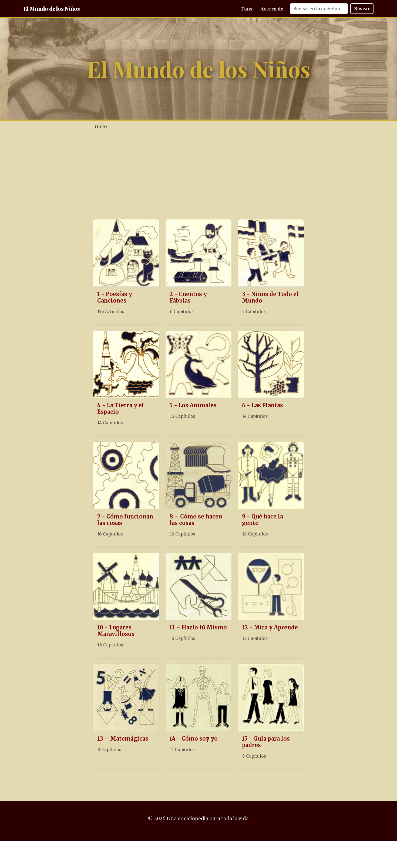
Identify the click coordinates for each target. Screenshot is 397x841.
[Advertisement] (198, 175)
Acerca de (272, 8)
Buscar (362, 8)
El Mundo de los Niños (51, 8)
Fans (246, 8)
